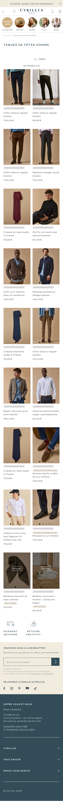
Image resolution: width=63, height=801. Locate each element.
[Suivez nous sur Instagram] (11, 688)
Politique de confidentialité (42, 674)
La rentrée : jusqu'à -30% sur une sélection (31, 3)
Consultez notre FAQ (15, 726)
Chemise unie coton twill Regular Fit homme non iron (15, 536)
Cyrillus (10, 748)
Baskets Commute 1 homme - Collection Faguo (44, 599)
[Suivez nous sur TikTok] (35, 688)
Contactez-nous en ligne (21, 729)
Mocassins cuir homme (46, 535)
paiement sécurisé (11, 633)
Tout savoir (12, 759)
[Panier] (59, 11)
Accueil (7, 35)
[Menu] (3, 11)
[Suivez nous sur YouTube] (27, 688)
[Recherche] (14, 11)
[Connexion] (52, 11)
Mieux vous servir (17, 770)
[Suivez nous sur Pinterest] (19, 688)
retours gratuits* (33, 633)
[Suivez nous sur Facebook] (4, 688)
